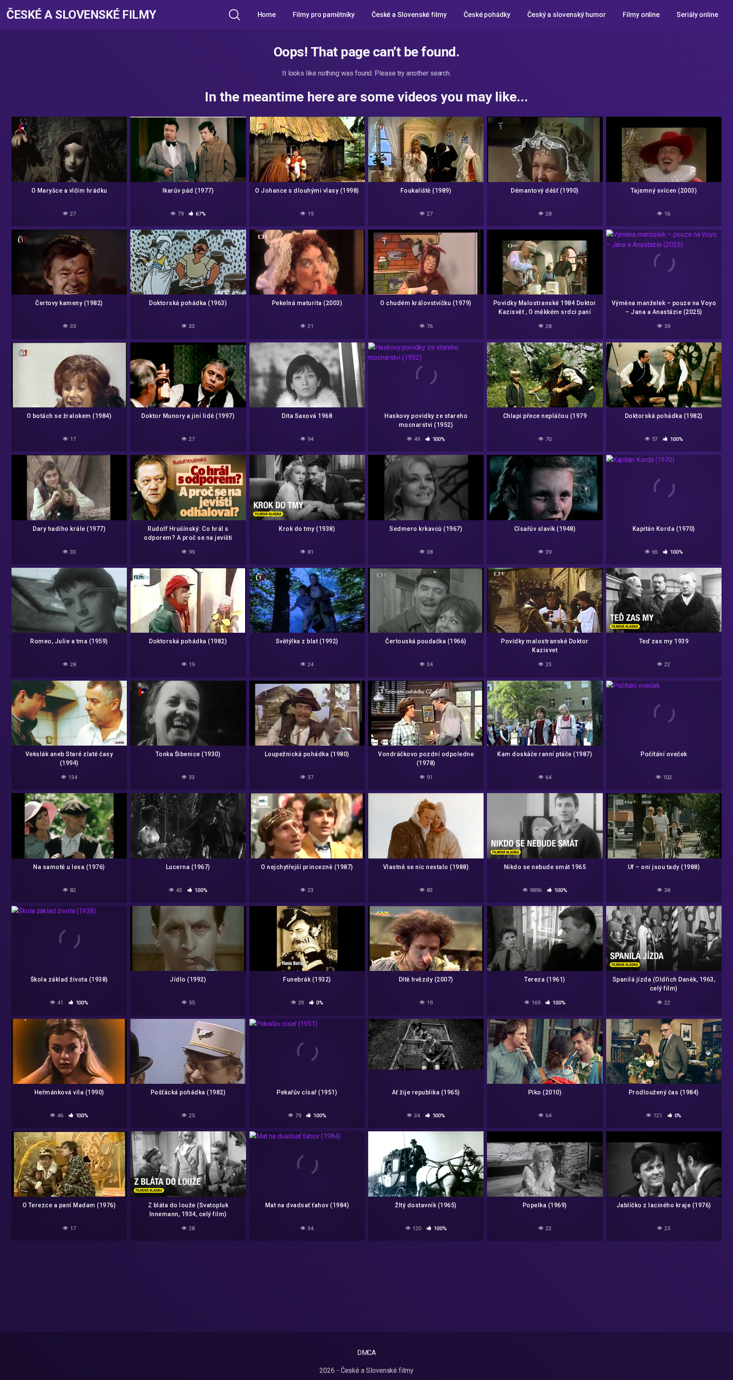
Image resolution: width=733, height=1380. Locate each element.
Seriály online (697, 15)
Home (266, 15)
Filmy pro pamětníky (323, 15)
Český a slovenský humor (566, 15)
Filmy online (641, 15)
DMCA (366, 1353)
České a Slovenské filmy (81, 15)
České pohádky (487, 15)
